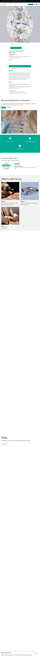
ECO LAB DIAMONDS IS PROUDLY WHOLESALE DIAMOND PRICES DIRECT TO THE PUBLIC (13, 1)
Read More (11, 59)
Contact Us (4, 444)
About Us (9, 107)
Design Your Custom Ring (30, 4)
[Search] (34, 4)
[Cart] (36, 4)
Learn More (3, 107)
